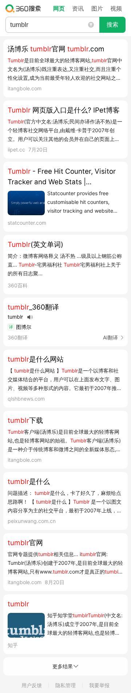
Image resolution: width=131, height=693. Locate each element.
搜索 (112, 24)
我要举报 (99, 685)
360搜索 (24, 8)
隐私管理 (65, 685)
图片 (97, 8)
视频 (116, 8)
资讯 (78, 8)
